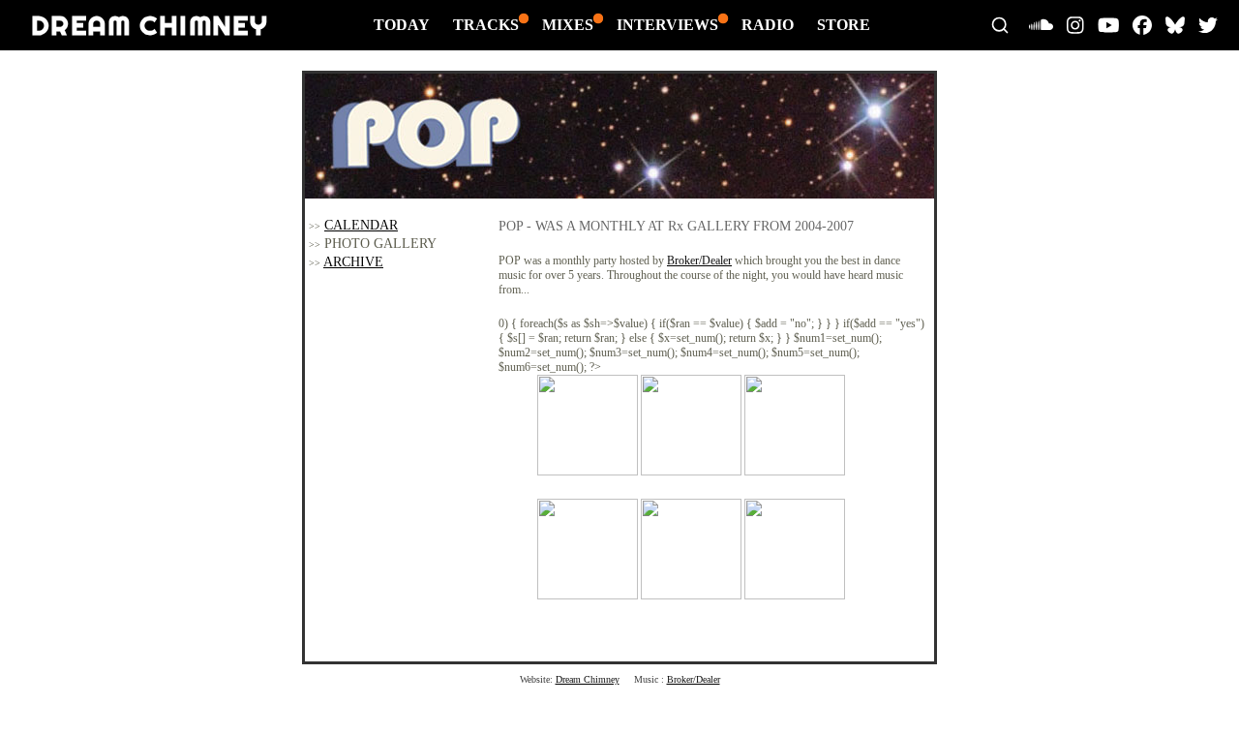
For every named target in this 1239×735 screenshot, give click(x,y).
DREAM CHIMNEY (149, 25)
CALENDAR (361, 225)
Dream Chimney (588, 679)
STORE (843, 24)
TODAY (402, 24)
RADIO (767, 24)
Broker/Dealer (699, 260)
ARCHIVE (353, 262)
